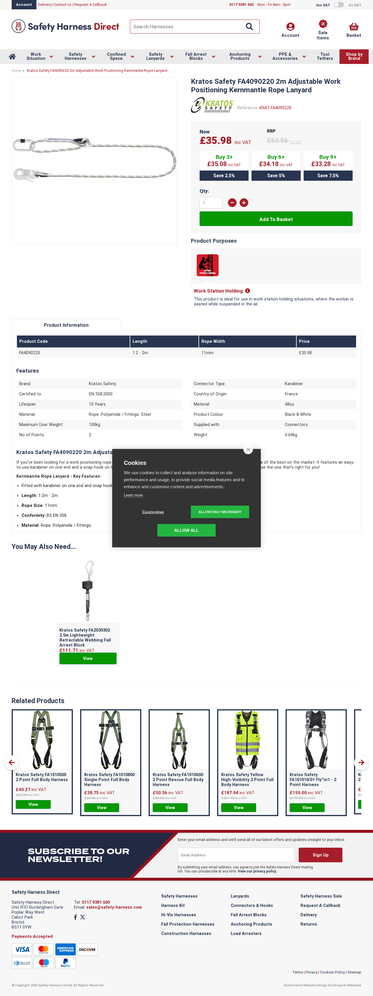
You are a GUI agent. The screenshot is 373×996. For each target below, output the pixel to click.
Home (16, 71)
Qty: (204, 191)
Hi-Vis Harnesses (178, 914)
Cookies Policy (332, 972)
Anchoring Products (251, 924)
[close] (248, 449)
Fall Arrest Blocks (249, 914)
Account (24, 4)
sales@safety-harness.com (114, 907)
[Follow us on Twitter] (82, 917)
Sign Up (321, 855)
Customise (153, 512)
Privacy (311, 972)
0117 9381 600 (96, 902)
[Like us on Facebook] (75, 917)
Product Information (66, 325)
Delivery (44, 4)
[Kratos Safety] (212, 114)
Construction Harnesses (186, 933)
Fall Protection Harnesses (187, 924)
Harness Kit (173, 905)
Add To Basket (276, 219)
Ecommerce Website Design (305, 985)
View (88, 658)
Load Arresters (246, 933)
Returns (308, 924)
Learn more (133, 495)
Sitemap (354, 972)
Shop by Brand (354, 56)
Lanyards (240, 896)
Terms (297, 972)
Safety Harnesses (179, 896)
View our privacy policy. (257, 871)
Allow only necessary (220, 511)
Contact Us (62, 4)
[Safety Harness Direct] (65, 32)
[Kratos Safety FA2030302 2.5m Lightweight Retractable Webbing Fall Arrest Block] (88, 591)
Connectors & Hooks (252, 905)
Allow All (186, 530)
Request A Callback (90, 4)
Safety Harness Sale (321, 896)
